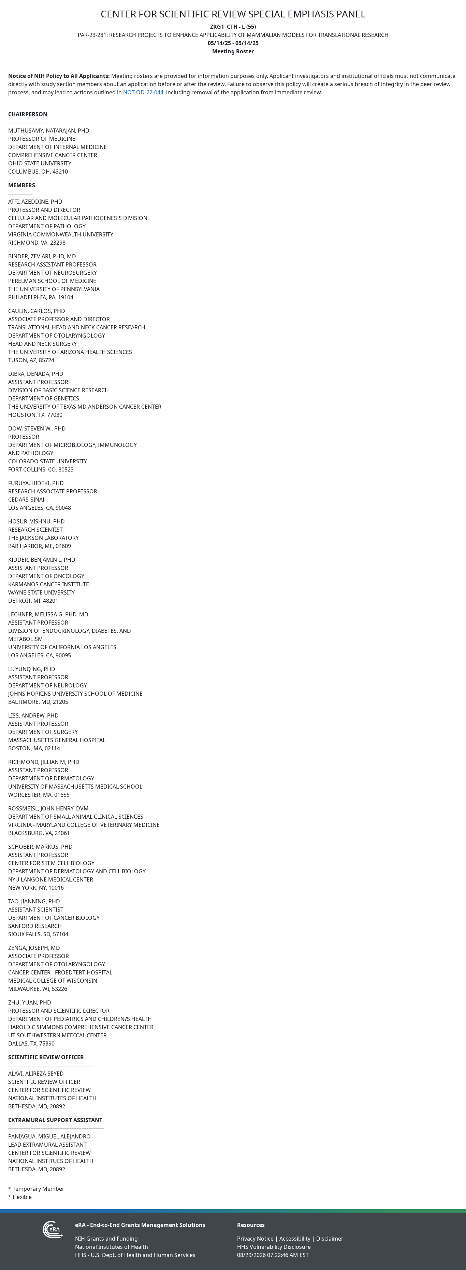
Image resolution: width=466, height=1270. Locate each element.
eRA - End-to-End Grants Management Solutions (140, 1225)
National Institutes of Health (111, 1247)
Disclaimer (330, 1238)
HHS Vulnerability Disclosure (274, 1247)
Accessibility (294, 1238)
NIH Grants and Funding (106, 1238)
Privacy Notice (255, 1238)
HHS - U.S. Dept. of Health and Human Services (135, 1255)
